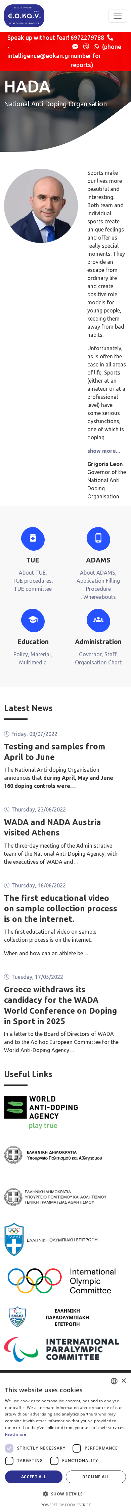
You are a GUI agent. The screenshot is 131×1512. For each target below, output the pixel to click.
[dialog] (65, 1442)
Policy (20, 654)
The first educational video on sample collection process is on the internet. (60, 909)
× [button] (123, 1380)
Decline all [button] (96, 1477)
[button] (65, 1493)
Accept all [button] (33, 1477)
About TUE (32, 573)
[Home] (24, 16)
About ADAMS (97, 573)
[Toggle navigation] (117, 16)
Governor (90, 654)
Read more (16, 1434)
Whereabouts (99, 597)
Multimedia (33, 662)
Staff (110, 654)
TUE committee (33, 589)
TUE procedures (32, 581)
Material (41, 654)
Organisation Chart (98, 662)
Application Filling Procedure (98, 585)
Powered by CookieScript (66, 1504)
